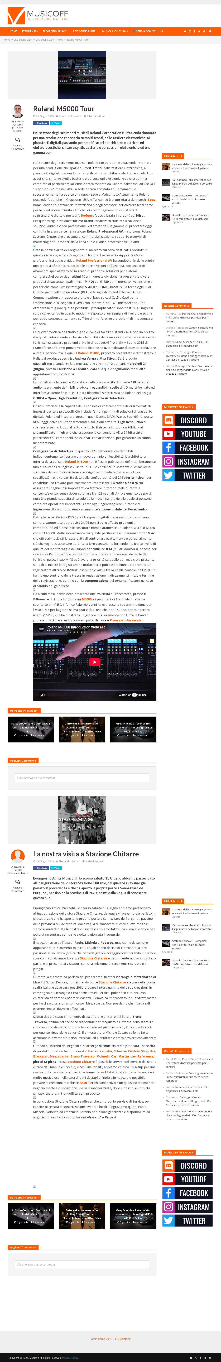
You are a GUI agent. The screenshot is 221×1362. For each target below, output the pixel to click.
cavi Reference (142, 1056)
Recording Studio (54, 31)
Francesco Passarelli (18, 123)
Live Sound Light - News (49, 39)
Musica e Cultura (114, 31)
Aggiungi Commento (17, 147)
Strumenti (29, 31)
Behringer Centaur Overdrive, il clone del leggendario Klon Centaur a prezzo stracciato (189, 355)
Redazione (39, 735)
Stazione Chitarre (93, 958)
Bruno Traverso (82, 1056)
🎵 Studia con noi (144, 31)
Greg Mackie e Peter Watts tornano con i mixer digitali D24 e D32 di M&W (133, 727)
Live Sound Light (84, 31)
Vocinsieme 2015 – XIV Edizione (110, 1339)
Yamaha (106, 1051)
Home (13, 31)
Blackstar (40, 1056)
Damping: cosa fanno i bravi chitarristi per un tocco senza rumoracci (189, 331)
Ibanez (93, 1051)
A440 (83, 1083)
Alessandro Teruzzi (17, 868)
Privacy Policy (69, 1357)
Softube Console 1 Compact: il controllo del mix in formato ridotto (30, 727)
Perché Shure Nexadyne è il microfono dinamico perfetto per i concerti (189, 317)
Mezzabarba (59, 1056)
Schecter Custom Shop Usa (134, 1051)
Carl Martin (120, 1056)
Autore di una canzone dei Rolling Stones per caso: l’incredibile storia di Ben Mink (82, 727)
